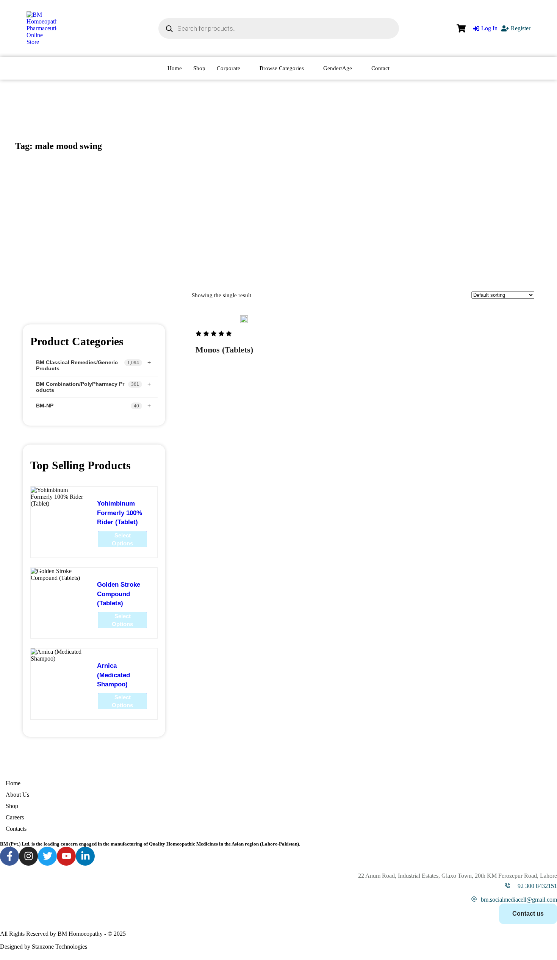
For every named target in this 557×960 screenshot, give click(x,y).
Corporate (228, 68)
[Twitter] (47, 856)
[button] (536, 928)
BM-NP (44, 405)
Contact (380, 68)
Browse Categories (282, 68)
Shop (199, 68)
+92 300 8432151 (535, 886)
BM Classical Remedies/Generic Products (77, 365)
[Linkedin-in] (85, 856)
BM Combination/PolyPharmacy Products (80, 387)
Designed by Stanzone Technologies (43, 946)
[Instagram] (28, 856)
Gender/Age (337, 68)
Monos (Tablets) (224, 349)
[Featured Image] (244, 319)
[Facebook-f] (9, 856)
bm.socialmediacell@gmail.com (519, 899)
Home (174, 68)
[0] (461, 28)
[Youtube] (66, 856)
